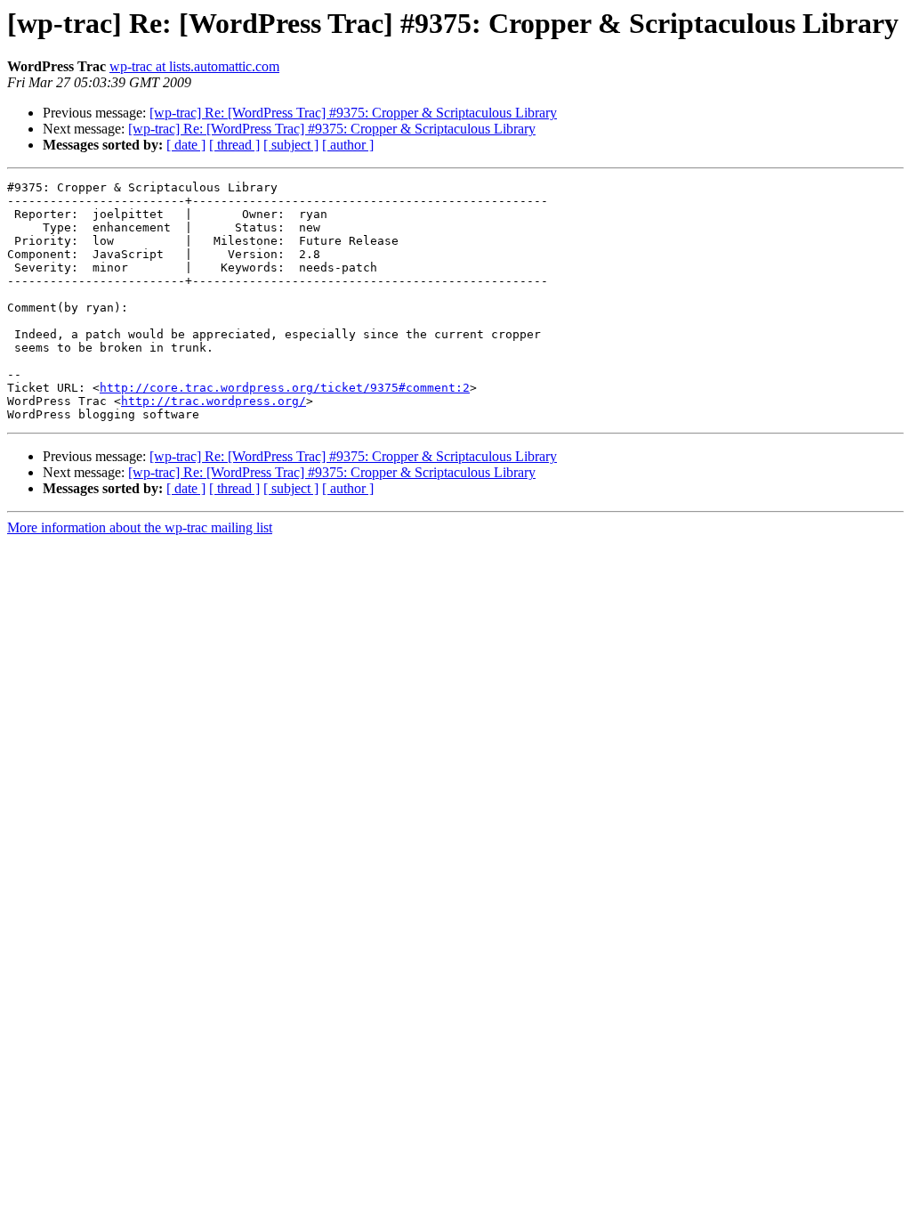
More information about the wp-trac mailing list (139, 527)
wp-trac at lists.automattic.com (194, 66)
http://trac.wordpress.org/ (213, 401)
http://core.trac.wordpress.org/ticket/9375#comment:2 (285, 387)
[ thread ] (234, 144)
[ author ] (348, 144)
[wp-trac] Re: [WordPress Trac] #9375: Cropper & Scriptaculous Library (353, 112)
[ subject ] (290, 144)
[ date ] (186, 144)
